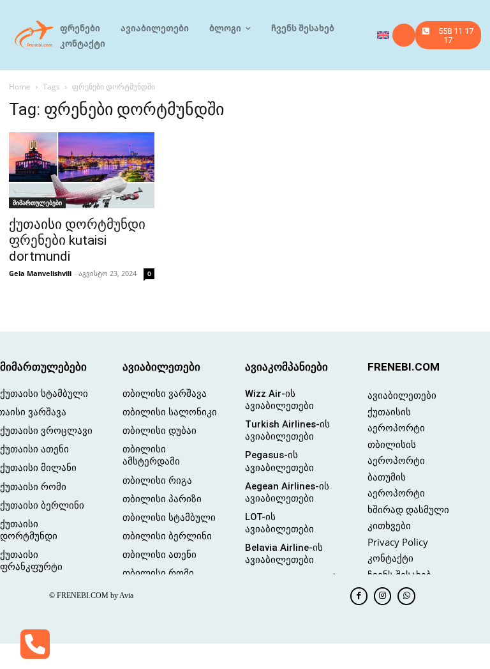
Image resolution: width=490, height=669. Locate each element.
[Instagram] (382, 595)
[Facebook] (359, 595)
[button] (403, 35)
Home (20, 86)
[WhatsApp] (406, 595)
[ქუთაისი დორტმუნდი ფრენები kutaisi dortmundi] (81, 170)
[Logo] (34, 35)
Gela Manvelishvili (40, 273)
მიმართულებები (37, 202)
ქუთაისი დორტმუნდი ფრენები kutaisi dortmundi (77, 240)
